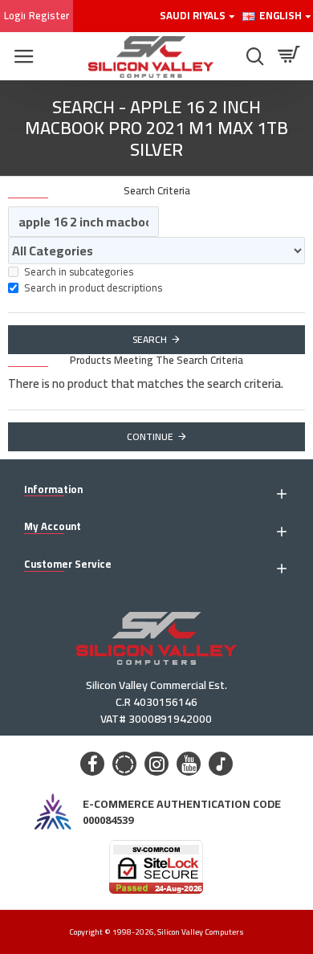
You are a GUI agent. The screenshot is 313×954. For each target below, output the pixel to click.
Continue (150, 436)
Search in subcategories (78, 272)
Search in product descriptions (93, 288)
